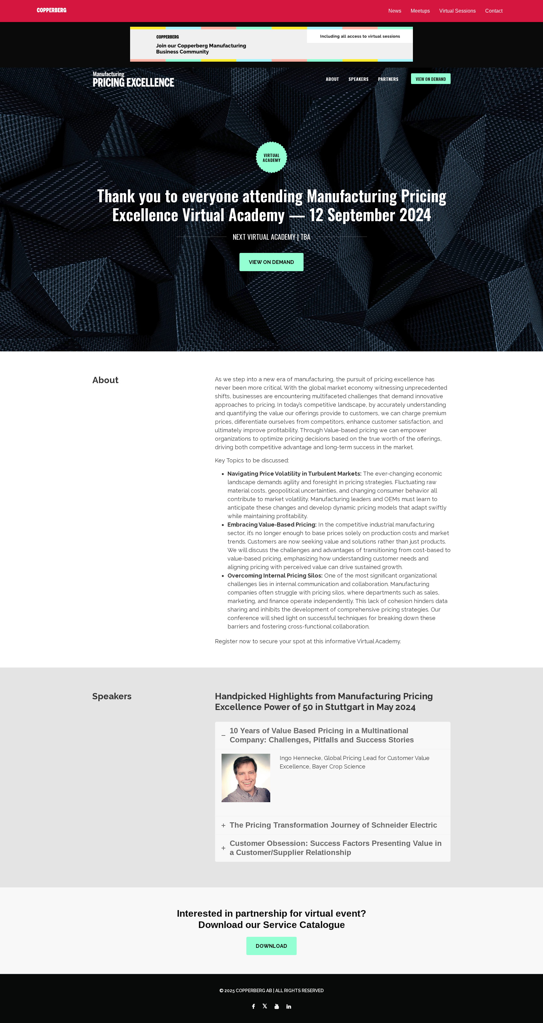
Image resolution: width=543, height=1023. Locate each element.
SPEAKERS (358, 78)
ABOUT (332, 78)
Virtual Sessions (457, 11)
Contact (493, 11)
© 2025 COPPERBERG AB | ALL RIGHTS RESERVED (271, 990)
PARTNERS (388, 78)
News (394, 11)
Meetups (420, 11)
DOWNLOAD (271, 946)
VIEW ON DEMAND (431, 78)
